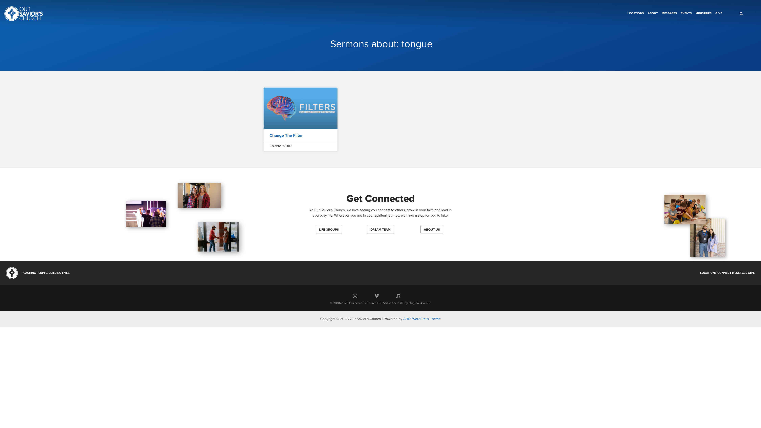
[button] (329, 229)
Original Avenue (420, 303)
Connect (724, 273)
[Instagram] (355, 296)
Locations (708, 273)
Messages (739, 273)
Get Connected (380, 198)
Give (751, 273)
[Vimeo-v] (376, 296)
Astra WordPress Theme (422, 319)
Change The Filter (286, 135)
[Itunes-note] (398, 296)
